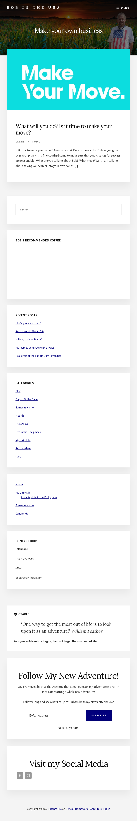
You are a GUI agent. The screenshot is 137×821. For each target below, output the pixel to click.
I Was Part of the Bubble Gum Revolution (39, 355)
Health (20, 415)
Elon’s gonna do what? (28, 323)
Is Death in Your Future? (29, 339)
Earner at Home (28, 142)
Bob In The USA (34, 7)
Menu (125, 8)
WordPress (96, 808)
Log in (106, 808)
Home (19, 484)
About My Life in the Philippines (39, 497)
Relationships (23, 448)
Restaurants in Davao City (30, 331)
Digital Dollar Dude (27, 399)
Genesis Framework (77, 808)
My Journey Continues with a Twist (35, 347)
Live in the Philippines (28, 432)
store (18, 456)
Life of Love (22, 423)
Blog (18, 391)
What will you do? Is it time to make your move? (63, 129)
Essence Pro (55, 808)
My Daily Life (23, 440)
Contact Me (22, 513)
